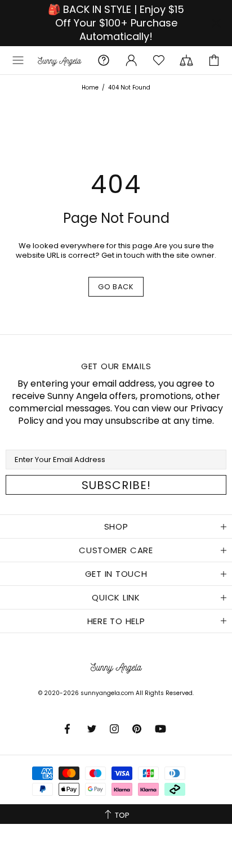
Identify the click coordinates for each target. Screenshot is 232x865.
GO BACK (116, 286)
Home (90, 87)
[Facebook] (70, 728)
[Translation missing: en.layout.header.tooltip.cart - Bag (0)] (214, 60)
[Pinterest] (138, 728)
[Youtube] (161, 728)
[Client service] (103, 60)
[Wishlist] (159, 60)
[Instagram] (115, 728)
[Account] (131, 60)
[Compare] (186, 60)
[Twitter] (93, 728)
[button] (18, 60)
